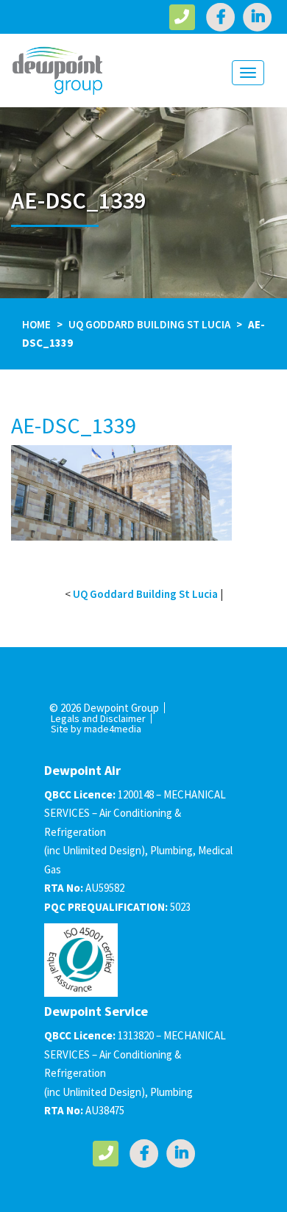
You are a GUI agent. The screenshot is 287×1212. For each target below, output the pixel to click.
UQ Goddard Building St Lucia (149, 324)
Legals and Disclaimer (98, 718)
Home (36, 324)
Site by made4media (96, 729)
